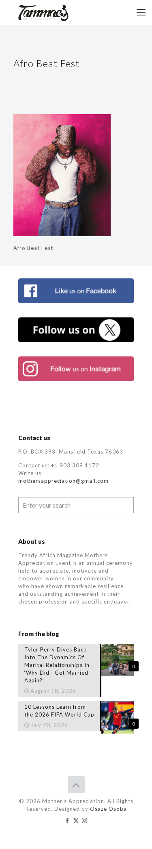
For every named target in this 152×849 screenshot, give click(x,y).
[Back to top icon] (76, 784)
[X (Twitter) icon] (76, 820)
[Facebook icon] (67, 820)
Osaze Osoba (108, 809)
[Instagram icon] (84, 820)
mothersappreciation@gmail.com (63, 481)
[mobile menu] (141, 12)
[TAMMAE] (44, 12)
